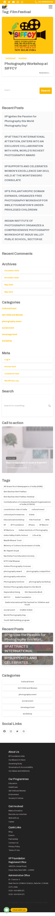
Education (13, 783)
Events (11, 835)
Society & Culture (16, 798)
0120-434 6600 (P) (16, 891)
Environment (14, 794)
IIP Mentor (44, 525)
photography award (13, 571)
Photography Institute (14, 582)
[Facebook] (5, 2)
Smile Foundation (23, 597)
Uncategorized (9, 334)
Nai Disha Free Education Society (19, 556)
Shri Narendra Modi (33, 592)
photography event (11, 321)
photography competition (38, 571)
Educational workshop (14, 520)
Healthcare (13, 787)
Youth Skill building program (17, 620)
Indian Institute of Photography (33, 530)
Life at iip (36, 535)
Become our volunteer (18, 814)
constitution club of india (15, 509)
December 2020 (11, 271)
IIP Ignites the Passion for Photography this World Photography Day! (20, 121)
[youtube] (13, 2)
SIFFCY (7, 597)
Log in (7, 360)
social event (8, 328)
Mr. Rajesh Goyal (11, 551)
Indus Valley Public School (16, 535)
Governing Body (15, 764)
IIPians (32, 525)
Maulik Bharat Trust (13, 540)
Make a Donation (16, 811)
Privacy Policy (14, 847)
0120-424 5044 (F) (16, 894)
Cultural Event (9, 308)
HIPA (47, 520)
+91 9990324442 (45, 2)
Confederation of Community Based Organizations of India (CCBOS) (27, 503)
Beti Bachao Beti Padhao (15, 492)
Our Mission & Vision (17, 760)
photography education (15, 577)
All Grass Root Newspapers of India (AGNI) (23, 486)
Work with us (14, 818)
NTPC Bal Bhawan (12, 561)
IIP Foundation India (17, 756)
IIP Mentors (9, 530)
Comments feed (11, 374)
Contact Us (13, 843)
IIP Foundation (17, 525)
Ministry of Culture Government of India (22, 546)
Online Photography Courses (17, 566)
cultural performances (14, 515)
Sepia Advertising (12, 592)
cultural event (38, 509)
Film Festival (35, 520)
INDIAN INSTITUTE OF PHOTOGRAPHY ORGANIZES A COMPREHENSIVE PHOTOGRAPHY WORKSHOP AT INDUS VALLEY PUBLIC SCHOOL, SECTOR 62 (26, 230)
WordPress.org (11, 381)
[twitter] (9, 2)
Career (11, 822)
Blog (11, 832)
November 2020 (11, 278)
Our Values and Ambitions (19, 771)
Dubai (31, 515)
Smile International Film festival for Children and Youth (27, 603)
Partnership (13, 839)
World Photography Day (15, 615)
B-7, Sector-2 (14, 880)
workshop (7, 341)
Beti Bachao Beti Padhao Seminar (19, 497)
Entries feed (10, 367)
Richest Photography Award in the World (22, 587)
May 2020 (8, 285)
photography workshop (40, 582)
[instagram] (18, 2)
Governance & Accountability (21, 767)
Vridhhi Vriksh (26, 610)
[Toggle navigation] (50, 7)
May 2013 (8, 292)
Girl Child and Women (12, 315)
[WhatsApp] (22, 2)
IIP (5, 525)
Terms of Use (14, 850)
